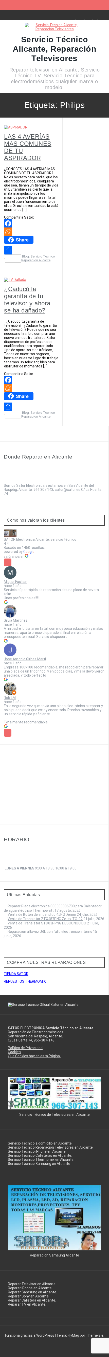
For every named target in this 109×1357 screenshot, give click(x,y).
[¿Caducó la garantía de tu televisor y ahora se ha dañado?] (15, 280)
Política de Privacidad (25, 1048)
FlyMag (73, 1335)
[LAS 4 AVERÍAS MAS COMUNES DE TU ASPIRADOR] (15, 127)
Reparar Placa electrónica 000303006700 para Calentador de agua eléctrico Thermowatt (53, 908)
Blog (25, 256)
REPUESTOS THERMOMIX (25, 981)
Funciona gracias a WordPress (30, 1335)
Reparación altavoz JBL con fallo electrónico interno (50, 932)
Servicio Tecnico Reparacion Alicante (38, 258)
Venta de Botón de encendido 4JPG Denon (42, 914)
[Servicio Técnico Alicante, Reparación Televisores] (54, 29)
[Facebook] (31, 223)
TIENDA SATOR (16, 974)
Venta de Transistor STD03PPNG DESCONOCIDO (47, 923)
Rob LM (10, 698)
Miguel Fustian (15, 582)
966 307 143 (43, 490)
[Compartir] (31, 250)
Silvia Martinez (16, 620)
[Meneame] (31, 231)
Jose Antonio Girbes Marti (25, 659)
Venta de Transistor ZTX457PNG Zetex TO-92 (45, 919)
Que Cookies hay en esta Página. (34, 1056)
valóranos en (14, 556)
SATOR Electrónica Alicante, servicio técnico (40, 539)
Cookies (14, 1052)
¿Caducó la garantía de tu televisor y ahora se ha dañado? (27, 299)
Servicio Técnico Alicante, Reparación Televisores (54, 49)
